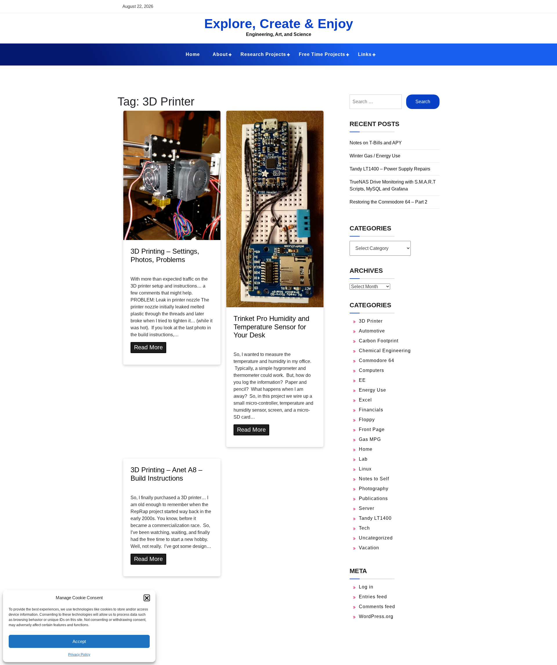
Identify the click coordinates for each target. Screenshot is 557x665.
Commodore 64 (376, 360)
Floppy (367, 419)
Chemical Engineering (385, 350)
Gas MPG (370, 439)
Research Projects (263, 54)
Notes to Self (374, 478)
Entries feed (373, 596)
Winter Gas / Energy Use (375, 155)
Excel (365, 399)
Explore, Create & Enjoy (278, 23)
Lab (363, 459)
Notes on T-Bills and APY (376, 142)
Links (365, 54)
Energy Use (372, 390)
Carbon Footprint (378, 340)
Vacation (369, 547)
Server (366, 508)
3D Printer (371, 321)
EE (362, 380)
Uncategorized (376, 537)
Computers (371, 370)
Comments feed (377, 606)
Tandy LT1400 (375, 518)
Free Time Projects (322, 54)
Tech (364, 528)
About (220, 54)
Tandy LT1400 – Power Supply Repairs (390, 168)
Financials (371, 409)
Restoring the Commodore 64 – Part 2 (388, 201)
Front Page (372, 429)
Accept (79, 641)
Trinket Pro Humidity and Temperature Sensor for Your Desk (271, 327)
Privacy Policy (79, 655)
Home (193, 54)
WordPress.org (376, 616)
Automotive (372, 330)
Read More (148, 347)
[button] (147, 598)
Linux (365, 468)
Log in (366, 586)
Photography (373, 488)
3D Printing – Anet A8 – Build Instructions (166, 474)
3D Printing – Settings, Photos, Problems (165, 255)
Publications (373, 498)
